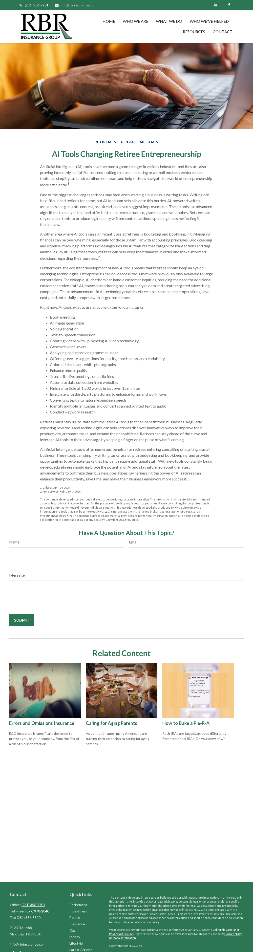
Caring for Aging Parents (111, 723)
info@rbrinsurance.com (78, 5)
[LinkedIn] (215, 5)
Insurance (77, 924)
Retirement (78, 905)
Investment (78, 911)
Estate (74, 917)
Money (74, 937)
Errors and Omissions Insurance (41, 723)
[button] (109, 21)
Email (133, 542)
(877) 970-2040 (37, 911)
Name (14, 542)
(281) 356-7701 (36, 5)
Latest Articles (80, 950)
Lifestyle (76, 943)
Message (17, 575)
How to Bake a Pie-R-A (186, 723)
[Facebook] (228, 5)
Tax (72, 930)
